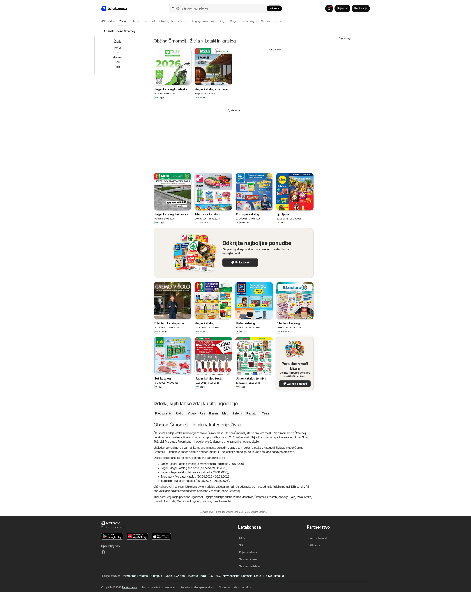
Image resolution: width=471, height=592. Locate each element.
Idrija (238, 497)
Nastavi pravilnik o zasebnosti (159, 587)
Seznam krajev (248, 21)
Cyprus (168, 576)
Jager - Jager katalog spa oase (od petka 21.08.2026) (194, 468)
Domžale (169, 501)
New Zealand (231, 576)
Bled (292, 497)
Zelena (237, 413)
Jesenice (247, 497)
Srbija (257, 576)
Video (192, 413)
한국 (218, 576)
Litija (215, 501)
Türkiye (267, 576)
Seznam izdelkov (271, 21)
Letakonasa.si (129, 587)
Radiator (252, 413)
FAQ (242, 538)
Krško (307, 497)
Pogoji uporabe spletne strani (197, 587)
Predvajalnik (163, 413)
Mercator (170, 441)
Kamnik (158, 501)
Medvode (183, 501)
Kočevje (283, 497)
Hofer (297, 437)
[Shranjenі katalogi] (329, 8)
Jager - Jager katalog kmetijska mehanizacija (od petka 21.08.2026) (202, 464)
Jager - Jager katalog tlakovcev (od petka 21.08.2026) (194, 472)
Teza (265, 413)
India (203, 576)
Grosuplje (225, 501)
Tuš (156, 441)
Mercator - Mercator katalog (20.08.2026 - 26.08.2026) (195, 476)
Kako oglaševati (317, 538)
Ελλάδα (179, 576)
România (246, 576)
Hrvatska (192, 576)
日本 (210, 576)
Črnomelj (260, 497)
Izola (300, 497)
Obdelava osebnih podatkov (235, 587)
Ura (202, 413)
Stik (241, 545)
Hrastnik (272, 497)
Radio (179, 413)
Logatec (195, 501)
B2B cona (314, 545)
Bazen (213, 413)
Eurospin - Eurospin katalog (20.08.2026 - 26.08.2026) (195, 481)
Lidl (162, 441)
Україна (279, 576)
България (155, 576)
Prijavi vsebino (248, 552)
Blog (233, 21)
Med (225, 413)
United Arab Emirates (134, 576)
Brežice (206, 501)
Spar (305, 437)
